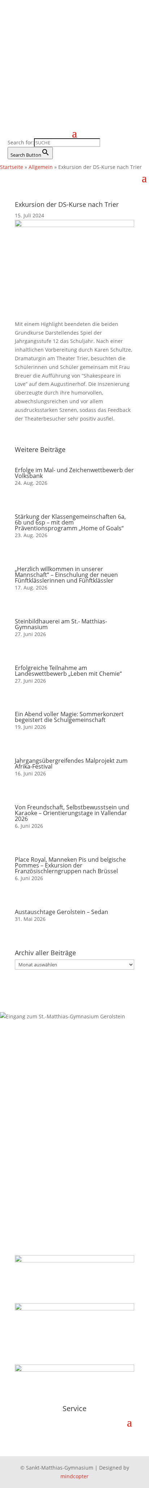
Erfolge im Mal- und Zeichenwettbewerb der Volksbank (74, 473)
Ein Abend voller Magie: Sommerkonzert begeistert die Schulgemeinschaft (69, 717)
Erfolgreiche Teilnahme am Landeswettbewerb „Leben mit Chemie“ (68, 671)
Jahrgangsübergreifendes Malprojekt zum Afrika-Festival (71, 763)
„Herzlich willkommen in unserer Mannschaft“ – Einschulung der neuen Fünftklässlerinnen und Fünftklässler (66, 574)
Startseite (11, 167)
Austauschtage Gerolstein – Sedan (61, 912)
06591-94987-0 (35, 1115)
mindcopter (74, 1476)
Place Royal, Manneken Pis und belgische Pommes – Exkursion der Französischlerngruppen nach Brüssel (70, 865)
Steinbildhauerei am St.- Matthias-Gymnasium (61, 624)
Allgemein (41, 167)
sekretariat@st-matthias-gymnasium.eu (66, 1133)
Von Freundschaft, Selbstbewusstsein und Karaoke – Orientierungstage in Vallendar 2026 (72, 813)
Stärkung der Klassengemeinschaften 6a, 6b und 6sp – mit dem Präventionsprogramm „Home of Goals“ (70, 522)
